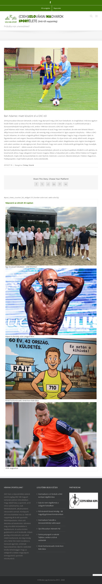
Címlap (25, 165)
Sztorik (31, 165)
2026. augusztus (11, 468)
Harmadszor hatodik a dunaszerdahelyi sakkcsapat (49, 521)
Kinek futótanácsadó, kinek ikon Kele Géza (22, 400)
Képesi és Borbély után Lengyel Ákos (19, 336)
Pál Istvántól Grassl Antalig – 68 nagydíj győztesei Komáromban (50, 512)
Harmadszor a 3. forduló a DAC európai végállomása (50, 495)
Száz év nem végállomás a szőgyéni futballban (48, 504)
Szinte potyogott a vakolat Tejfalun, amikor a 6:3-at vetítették (48, 537)
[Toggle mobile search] (91, 16)
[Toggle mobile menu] (96, 16)
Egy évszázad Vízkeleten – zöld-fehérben (21, 267)
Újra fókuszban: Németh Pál (49, 528)
